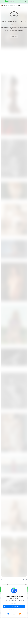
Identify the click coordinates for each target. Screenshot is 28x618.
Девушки (18, 5)
